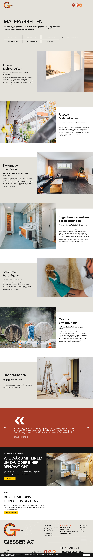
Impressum (7, 550)
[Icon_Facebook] (45, 551)
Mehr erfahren (9, 478)
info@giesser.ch (48, 533)
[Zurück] (5, 428)
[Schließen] (91, 555)
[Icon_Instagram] (49, 551)
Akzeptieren (86, 554)
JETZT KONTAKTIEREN (11, 512)
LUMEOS (39, 552)
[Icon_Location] (73, 5)
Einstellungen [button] (71, 554)
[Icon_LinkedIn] (54, 551)
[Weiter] (88, 428)
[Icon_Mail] (77, 5)
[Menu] (86, 5)
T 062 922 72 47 (48, 535)
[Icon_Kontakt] (80, 5)
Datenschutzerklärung (9, 555)
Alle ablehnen (78, 554)
